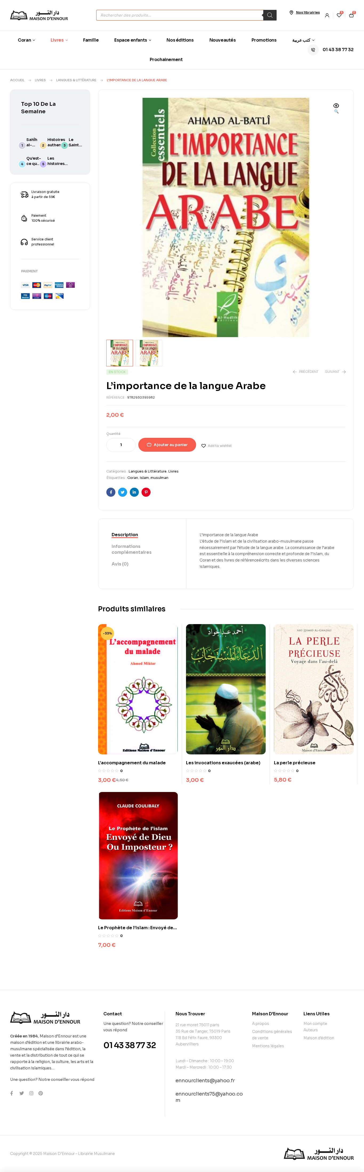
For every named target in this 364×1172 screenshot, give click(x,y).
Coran (132, 477)
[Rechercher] (270, 15)
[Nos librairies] (291, 12)
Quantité (113, 434)
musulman (159, 477)
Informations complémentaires (132, 549)
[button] (336, 109)
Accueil (17, 80)
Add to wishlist (220, 446)
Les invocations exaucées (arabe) (223, 763)
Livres (40, 80)
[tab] (142, 535)
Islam (144, 477)
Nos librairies (308, 12)
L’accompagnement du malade (132, 763)
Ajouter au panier (171, 444)
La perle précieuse (295, 763)
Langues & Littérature (76, 80)
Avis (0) (120, 564)
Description (125, 534)
